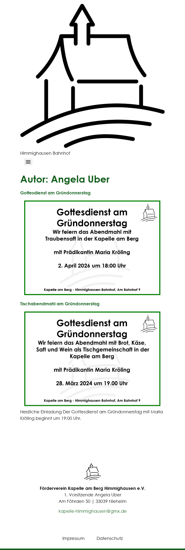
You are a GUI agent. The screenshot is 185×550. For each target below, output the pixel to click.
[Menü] (28, 162)
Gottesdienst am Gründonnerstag (55, 192)
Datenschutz (110, 538)
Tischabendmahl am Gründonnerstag (59, 303)
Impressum (73, 538)
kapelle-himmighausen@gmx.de (93, 511)
